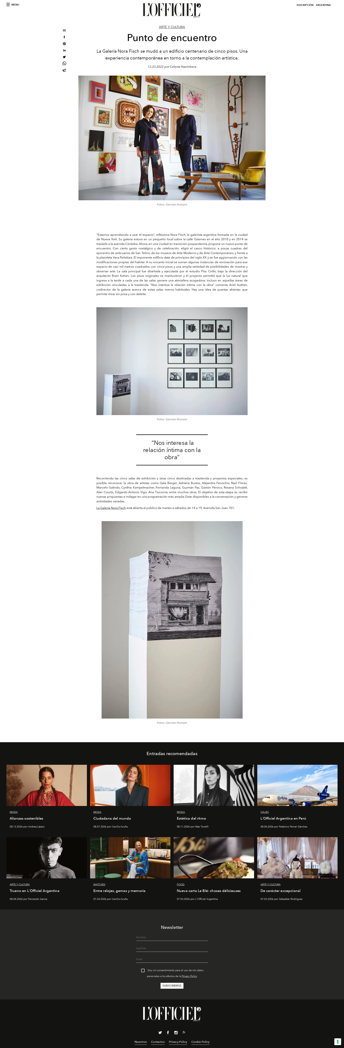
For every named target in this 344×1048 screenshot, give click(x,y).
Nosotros (141, 1042)
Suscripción (305, 5)
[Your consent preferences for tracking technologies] (337, 1041)
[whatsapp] (64, 64)
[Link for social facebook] (168, 1033)
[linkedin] (64, 50)
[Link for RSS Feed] (184, 1033)
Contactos (157, 1042)
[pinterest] (64, 44)
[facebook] (64, 37)
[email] (64, 31)
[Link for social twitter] (160, 1033)
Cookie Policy (200, 1042)
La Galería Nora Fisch (111, 508)
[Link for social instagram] (176, 1033)
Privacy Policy (189, 976)
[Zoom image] (172, 361)
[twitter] (64, 57)
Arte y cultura (172, 27)
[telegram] (64, 70)
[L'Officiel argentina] (172, 10)
